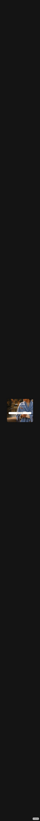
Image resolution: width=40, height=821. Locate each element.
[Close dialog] (31, 400)
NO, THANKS (20, 416)
